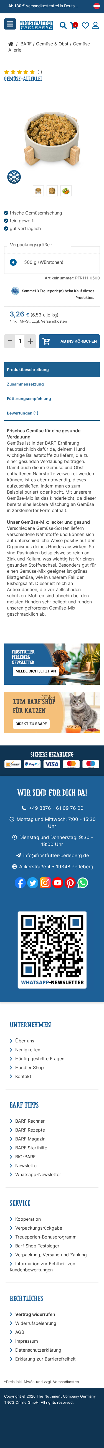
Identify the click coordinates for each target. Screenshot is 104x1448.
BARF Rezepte (30, 1130)
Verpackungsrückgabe (38, 1228)
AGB (19, 1332)
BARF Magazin (30, 1139)
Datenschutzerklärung (38, 1350)
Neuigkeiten (27, 1049)
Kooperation (28, 1219)
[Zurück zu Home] (10, 44)
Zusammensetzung (25, 384)
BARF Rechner (30, 1121)
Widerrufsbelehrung (35, 1323)
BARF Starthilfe (31, 1147)
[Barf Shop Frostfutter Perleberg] (44, 23)
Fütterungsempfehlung (29, 398)
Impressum (26, 1341)
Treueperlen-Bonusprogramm (46, 1237)
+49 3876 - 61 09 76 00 (56, 808)
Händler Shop (29, 1067)
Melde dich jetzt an (36, 671)
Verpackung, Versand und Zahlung (51, 1254)
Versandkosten (54, 321)
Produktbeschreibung (28, 369)
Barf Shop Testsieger (37, 1246)
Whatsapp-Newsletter (38, 1174)
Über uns (24, 1041)
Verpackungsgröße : (32, 244)
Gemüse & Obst (52, 44)
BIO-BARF (25, 1156)
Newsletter (26, 1165)
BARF (26, 44)
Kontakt (23, 1076)
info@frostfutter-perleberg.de (56, 855)
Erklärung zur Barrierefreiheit (45, 1359)
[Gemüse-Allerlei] (38, 195)
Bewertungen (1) (23, 413)
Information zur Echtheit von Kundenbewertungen (42, 1267)
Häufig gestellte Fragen (39, 1058)
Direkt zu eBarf (31, 724)
